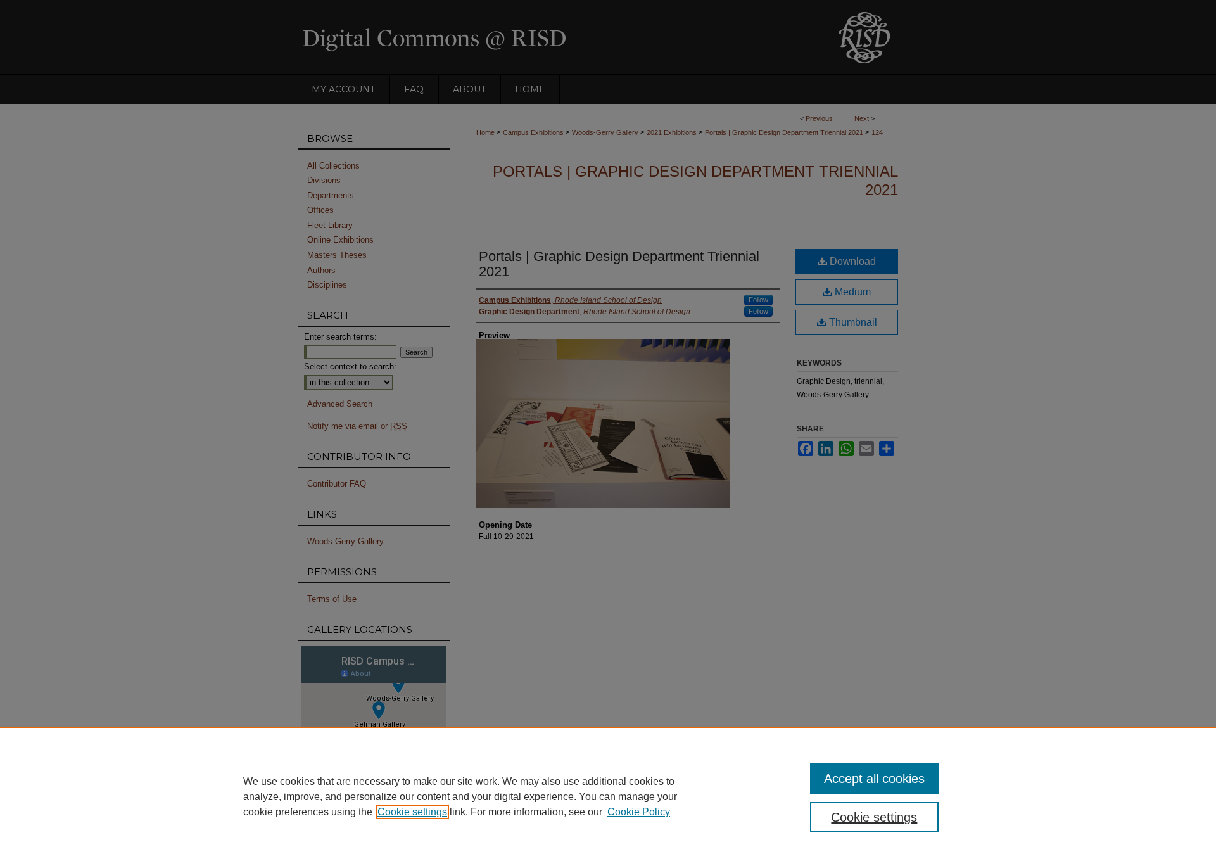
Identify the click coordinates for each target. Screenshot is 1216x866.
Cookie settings (412, 811)
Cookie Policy (638, 811)
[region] (608, 796)
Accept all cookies (874, 779)
